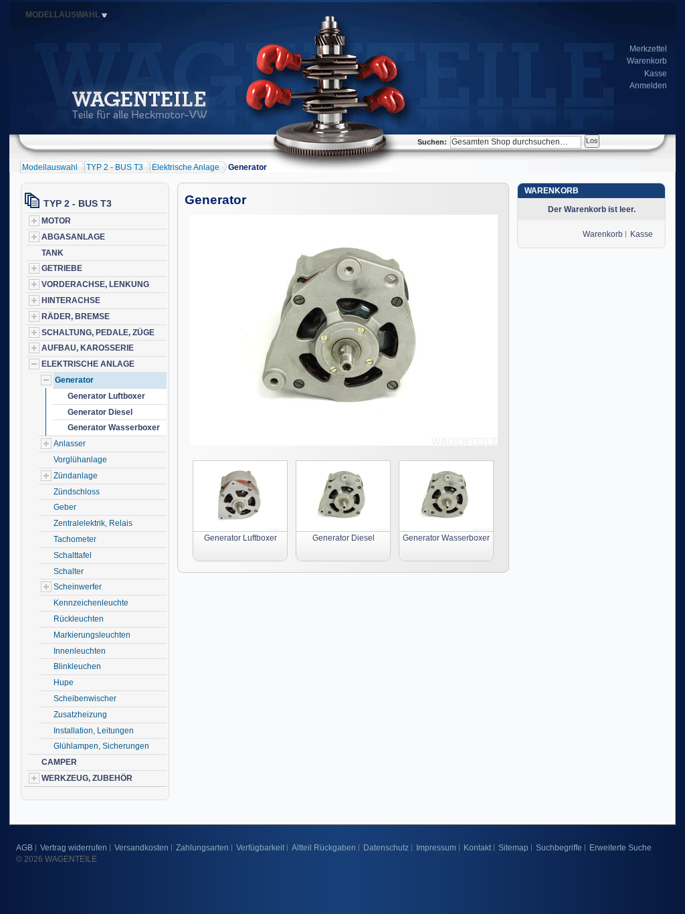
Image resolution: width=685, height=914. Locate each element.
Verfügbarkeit (260, 847)
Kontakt (477, 847)
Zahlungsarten (202, 847)
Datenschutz (386, 847)
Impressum (436, 847)
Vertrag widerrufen (73, 847)
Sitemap (513, 847)
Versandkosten (141, 847)
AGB (24, 847)
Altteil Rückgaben (324, 847)
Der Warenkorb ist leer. (591, 209)
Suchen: (432, 142)
